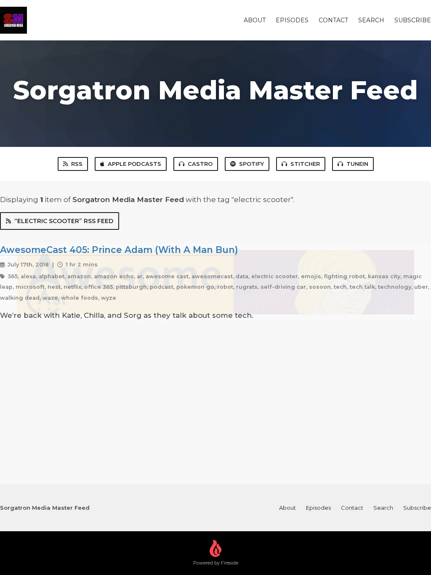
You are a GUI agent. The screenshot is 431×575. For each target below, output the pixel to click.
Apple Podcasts (134, 163)
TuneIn (357, 163)
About (255, 20)
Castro (200, 163)
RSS (76, 163)
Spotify (251, 163)
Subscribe (412, 20)
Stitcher (305, 163)
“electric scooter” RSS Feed (63, 221)
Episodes (292, 20)
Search (371, 20)
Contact (333, 20)
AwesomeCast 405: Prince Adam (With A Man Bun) (119, 249)
